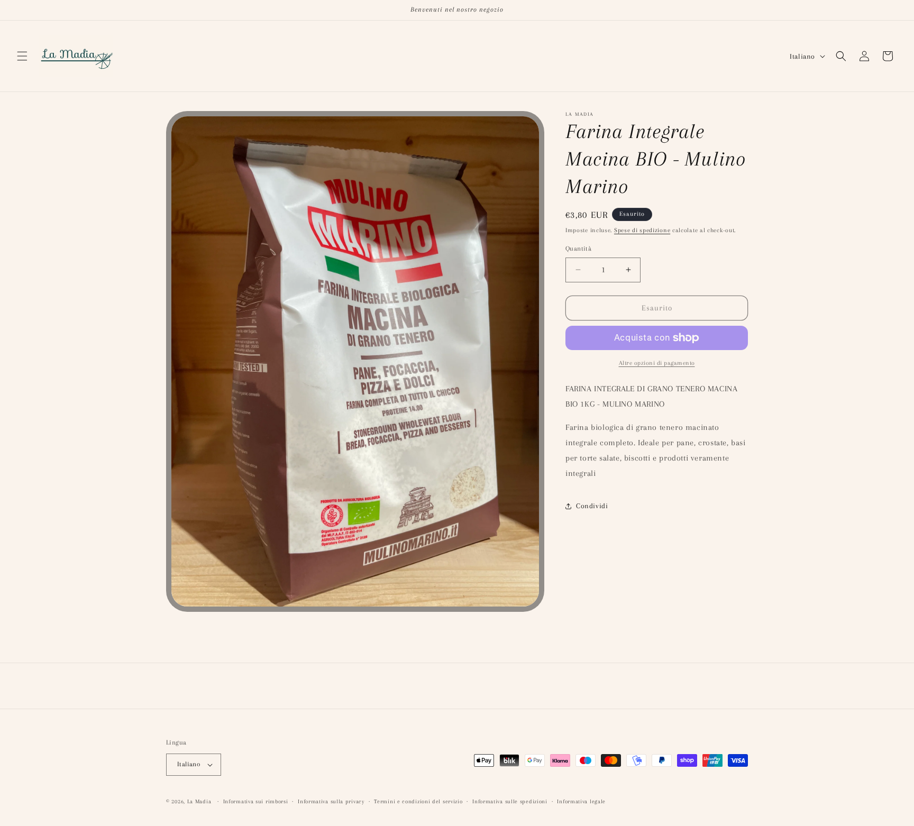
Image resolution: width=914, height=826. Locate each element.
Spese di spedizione (642, 230)
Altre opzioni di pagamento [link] (657, 363)
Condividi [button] (592, 506)
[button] (22, 56)
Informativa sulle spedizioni (509, 800)
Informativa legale (581, 800)
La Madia (199, 801)
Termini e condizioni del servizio (418, 800)
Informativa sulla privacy (331, 800)
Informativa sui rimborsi (255, 800)
